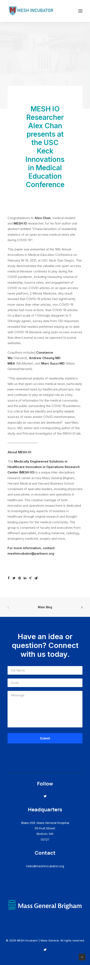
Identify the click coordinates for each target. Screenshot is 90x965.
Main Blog (45, 607)
